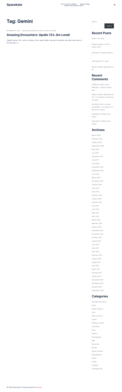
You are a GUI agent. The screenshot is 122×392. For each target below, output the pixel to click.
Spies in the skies (98, 38)
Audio (94, 305)
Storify (94, 362)
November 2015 (97, 167)
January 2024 (97, 142)
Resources (95, 344)
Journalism (96, 326)
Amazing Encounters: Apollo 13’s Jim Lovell (38, 35)
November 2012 (97, 234)
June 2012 (95, 244)
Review (94, 348)
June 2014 (95, 188)
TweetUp (95, 365)
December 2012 (97, 230)
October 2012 (97, 237)
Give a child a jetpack (69, 4)
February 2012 (97, 255)
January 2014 (97, 199)
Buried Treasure (97, 309)
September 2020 (98, 146)
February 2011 (97, 273)
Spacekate (14, 4)
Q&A (93, 340)
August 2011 (96, 262)
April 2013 (95, 216)
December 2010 (97, 280)
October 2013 (97, 202)
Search (94, 22)
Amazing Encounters (30, 30)
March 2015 (96, 178)
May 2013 (95, 213)
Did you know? (97, 316)
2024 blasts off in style (100, 61)
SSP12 (94, 358)
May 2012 (95, 248)
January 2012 (97, 259)
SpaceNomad (97, 355)
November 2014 (97, 181)
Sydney (39, 387)
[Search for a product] (114, 5)
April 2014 (95, 192)
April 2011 (95, 266)
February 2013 (97, 223)
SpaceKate (96, 114)
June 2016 (95, 163)
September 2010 (98, 290)
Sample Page (84, 4)
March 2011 (96, 269)
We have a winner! (98, 110)
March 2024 (96, 135)
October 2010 (97, 287)
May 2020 (95, 149)
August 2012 (96, 241)
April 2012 (95, 252)
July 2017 (95, 160)
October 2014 (97, 185)
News (94, 330)
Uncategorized (97, 369)
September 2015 (98, 170)
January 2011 (96, 276)
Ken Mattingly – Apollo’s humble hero (102, 87)
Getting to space (98, 323)
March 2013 (96, 220)
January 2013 (97, 227)
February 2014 (97, 195)
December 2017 (97, 156)
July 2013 (95, 206)
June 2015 (95, 174)
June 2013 (95, 209)
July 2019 (95, 153)
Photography (96, 337)
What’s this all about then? (73, 5)
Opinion (94, 333)
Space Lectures (50, 30)
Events (41, 30)
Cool (93, 312)
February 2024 (97, 139)
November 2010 (97, 283)
